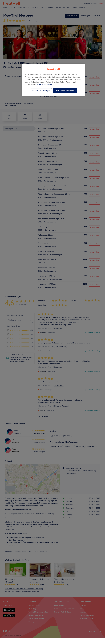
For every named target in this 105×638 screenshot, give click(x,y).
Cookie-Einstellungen (41, 91)
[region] (53, 80)
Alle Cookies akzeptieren (65, 91)
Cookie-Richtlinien (44, 84)
